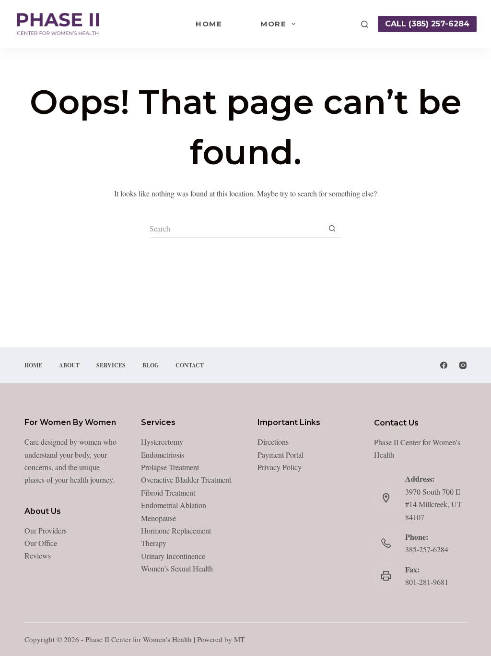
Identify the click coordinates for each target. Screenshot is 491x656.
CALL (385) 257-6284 (427, 23)
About (69, 365)
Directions (273, 442)
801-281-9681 (426, 582)
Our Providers (45, 530)
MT (239, 639)
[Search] (364, 24)
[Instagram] (463, 365)
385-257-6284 (426, 549)
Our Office (40, 543)
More (273, 23)
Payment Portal (280, 454)
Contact (189, 365)
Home (209, 23)
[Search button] (331, 228)
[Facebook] (443, 365)
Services (111, 365)
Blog (150, 365)
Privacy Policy (279, 467)
